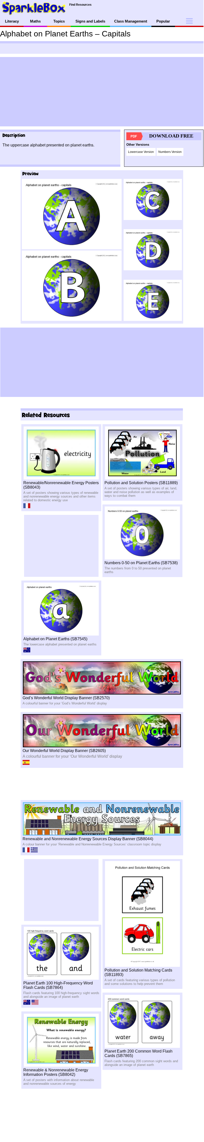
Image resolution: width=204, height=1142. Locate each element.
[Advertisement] (102, 91)
